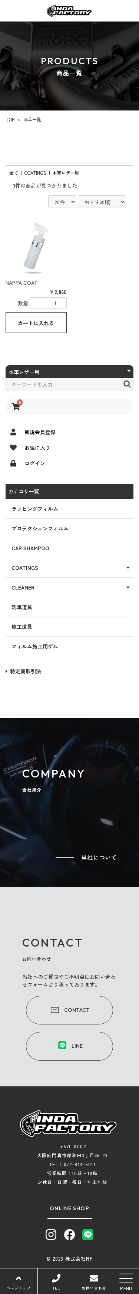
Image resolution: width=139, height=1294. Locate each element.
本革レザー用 (65, 172)
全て (13, 172)
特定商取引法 (25, 671)
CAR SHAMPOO (30, 548)
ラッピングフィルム (34, 508)
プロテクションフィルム (40, 528)
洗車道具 (21, 607)
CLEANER (22, 587)
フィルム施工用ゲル (34, 646)
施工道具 (21, 626)
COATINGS (24, 567)
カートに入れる (36, 323)
